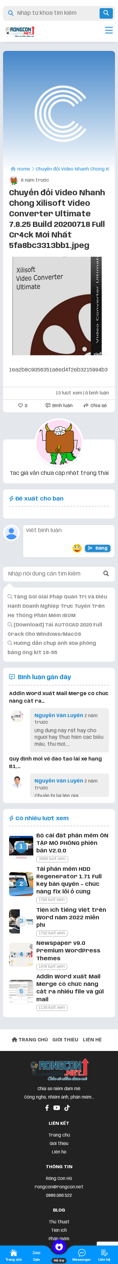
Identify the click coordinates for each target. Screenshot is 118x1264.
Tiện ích (59, 1230)
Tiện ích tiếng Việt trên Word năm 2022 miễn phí (71, 918)
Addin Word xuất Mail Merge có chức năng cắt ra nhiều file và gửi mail (70, 988)
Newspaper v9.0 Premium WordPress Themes (68, 951)
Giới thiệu (59, 1144)
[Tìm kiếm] (106, 13)
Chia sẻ (98, 405)
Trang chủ (59, 1135)
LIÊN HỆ (92, 1040)
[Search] (106, 574)
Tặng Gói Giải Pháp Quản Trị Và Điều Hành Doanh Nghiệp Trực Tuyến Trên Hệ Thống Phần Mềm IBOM (57, 606)
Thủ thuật (59, 1222)
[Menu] (109, 31)
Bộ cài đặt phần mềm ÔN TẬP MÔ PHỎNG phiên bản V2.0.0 (72, 843)
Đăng (100, 548)
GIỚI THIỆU (65, 1040)
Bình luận (62, 405)
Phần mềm (59, 1239)
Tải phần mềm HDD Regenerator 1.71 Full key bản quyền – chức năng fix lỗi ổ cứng (69, 881)
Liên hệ (59, 1152)
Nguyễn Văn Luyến (58, 715)
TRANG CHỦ (32, 1040)
